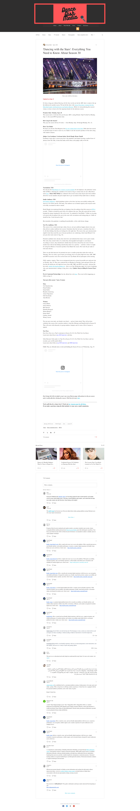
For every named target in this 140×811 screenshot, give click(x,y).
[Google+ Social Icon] (74, 806)
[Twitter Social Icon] (67, 806)
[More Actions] (96, 493)
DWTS (60, 427)
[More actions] (96, 45)
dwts (64, 423)
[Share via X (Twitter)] (47, 432)
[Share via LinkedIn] (51, 432)
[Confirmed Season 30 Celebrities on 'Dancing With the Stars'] (70, 454)
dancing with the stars (48, 423)
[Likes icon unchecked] (47, 503)
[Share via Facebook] (43, 432)
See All (102, 445)
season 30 (70, 423)
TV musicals (56, 35)
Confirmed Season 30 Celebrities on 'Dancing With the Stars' (70, 463)
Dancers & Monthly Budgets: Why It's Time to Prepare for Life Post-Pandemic (45, 463)
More (92, 35)
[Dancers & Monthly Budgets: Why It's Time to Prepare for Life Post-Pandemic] (46, 454)
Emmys (44, 35)
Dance (49, 35)
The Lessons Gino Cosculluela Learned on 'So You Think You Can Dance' (93, 463)
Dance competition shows (83, 35)
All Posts (37, 35)
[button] (102, 34)
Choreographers (71, 35)
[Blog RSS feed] (77, 28)
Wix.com (78, 803)
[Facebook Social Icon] (63, 806)
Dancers (63, 35)
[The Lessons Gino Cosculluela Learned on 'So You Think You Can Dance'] (93, 454)
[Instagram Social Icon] (70, 806)
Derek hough (58, 423)
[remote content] (70, 164)
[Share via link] (54, 432)
